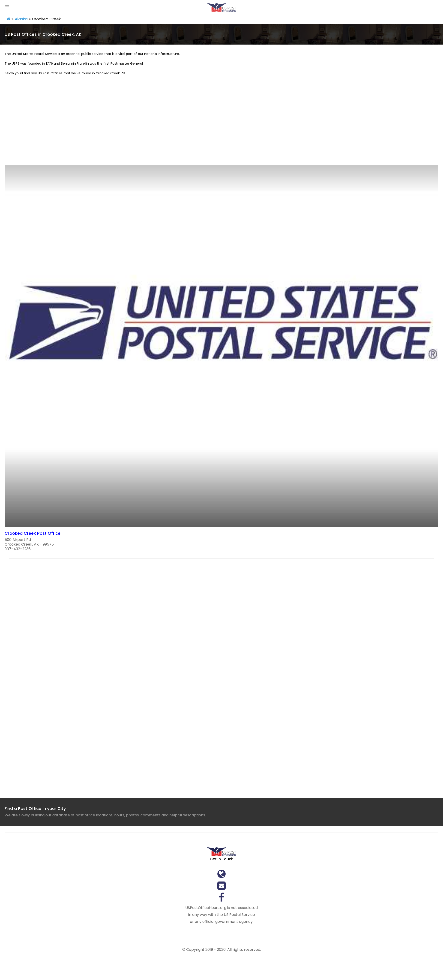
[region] (221, 127)
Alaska (21, 19)
